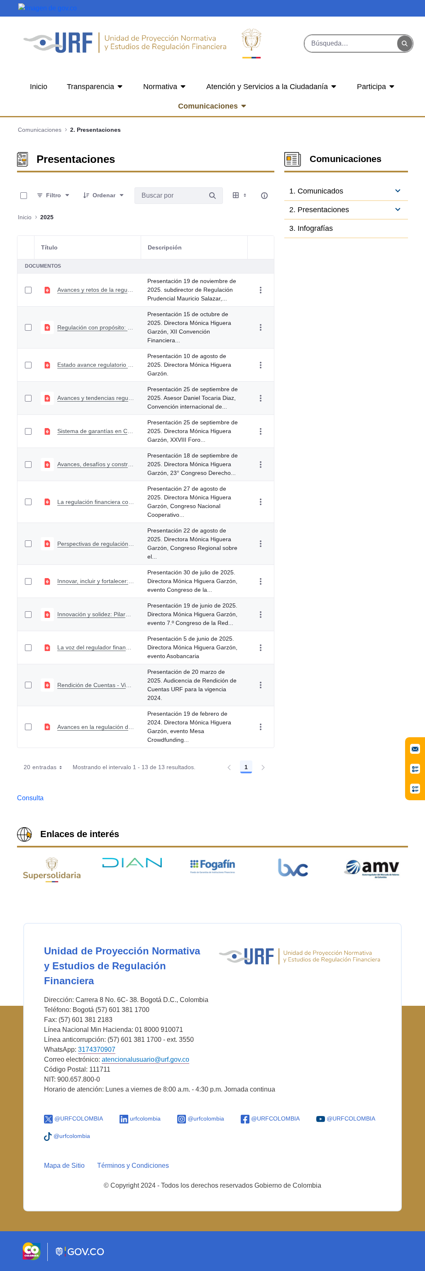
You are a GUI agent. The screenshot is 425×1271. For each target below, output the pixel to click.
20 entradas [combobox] (40, 767)
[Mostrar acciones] (260, 290)
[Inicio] (124, 44)
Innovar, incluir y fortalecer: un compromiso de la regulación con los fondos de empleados (95, 581)
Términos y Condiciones (133, 1165)
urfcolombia (144, 1118)
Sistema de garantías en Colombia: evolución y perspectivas (95, 431)
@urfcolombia (205, 1118)
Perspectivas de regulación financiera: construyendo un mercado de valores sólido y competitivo (95, 543)
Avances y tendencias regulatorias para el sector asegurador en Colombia (95, 398)
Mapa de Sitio (64, 1165)
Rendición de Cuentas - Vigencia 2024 (95, 685)
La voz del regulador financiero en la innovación (95, 647)
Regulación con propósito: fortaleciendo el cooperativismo (95, 327)
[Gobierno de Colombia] (47, 7)
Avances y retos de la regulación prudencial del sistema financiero (95, 289)
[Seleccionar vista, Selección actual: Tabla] (240, 195)
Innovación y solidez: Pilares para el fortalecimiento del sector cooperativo (95, 614)
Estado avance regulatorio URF (95, 364)
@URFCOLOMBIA (78, 1118)
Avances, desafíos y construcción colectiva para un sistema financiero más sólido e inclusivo (95, 464)
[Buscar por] (212, 195)
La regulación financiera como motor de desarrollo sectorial (95, 502)
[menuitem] (39, 87)
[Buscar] (404, 44)
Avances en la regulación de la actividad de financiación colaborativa (95, 727)
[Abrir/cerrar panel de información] (264, 195)
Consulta (30, 797)
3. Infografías (311, 228)
